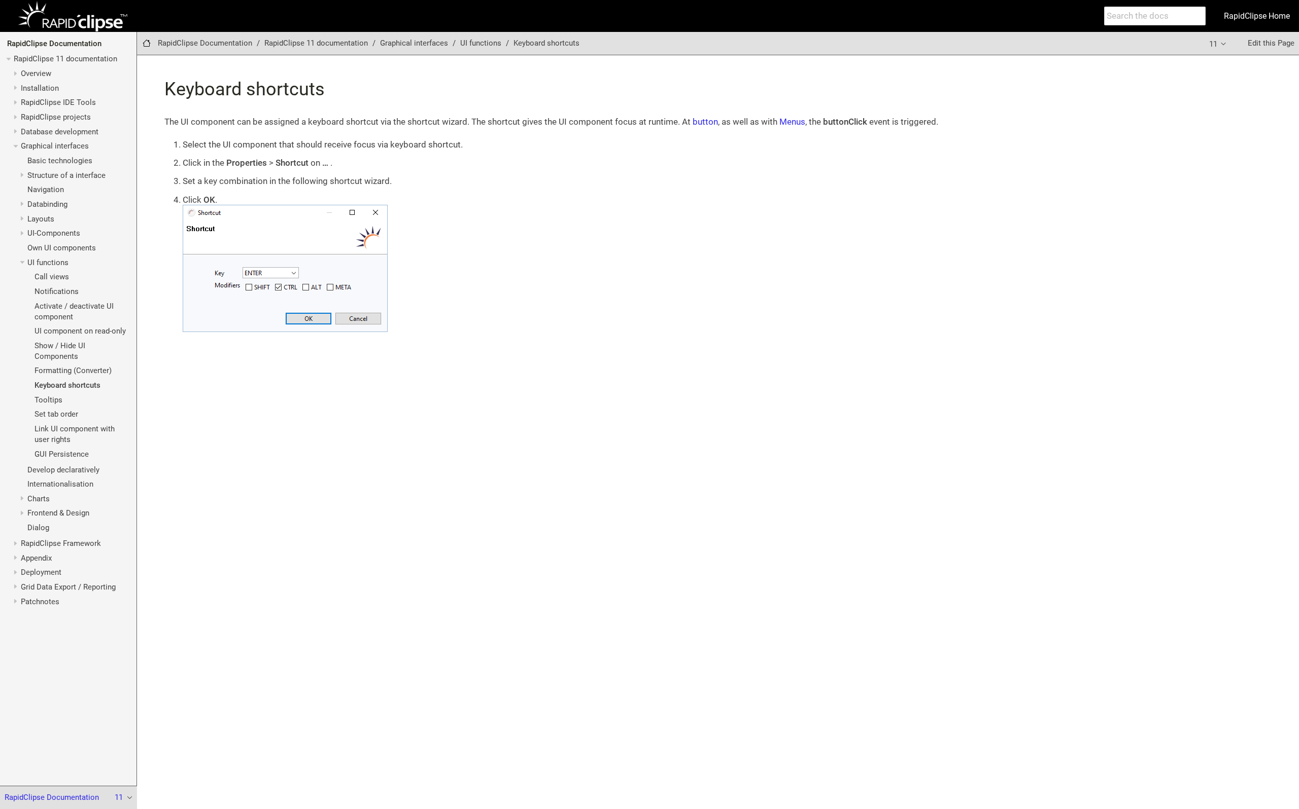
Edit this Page (1271, 43)
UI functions (48, 262)
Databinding (47, 204)
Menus (792, 122)
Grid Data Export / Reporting (68, 587)
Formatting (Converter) (73, 370)
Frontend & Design (58, 513)
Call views (52, 276)
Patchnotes (40, 601)
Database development (59, 131)
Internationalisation (60, 484)
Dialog (38, 527)
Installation (40, 88)
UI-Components (53, 233)
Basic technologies (59, 160)
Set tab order (56, 414)
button (705, 122)
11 (1214, 44)
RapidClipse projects (56, 117)
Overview (36, 73)
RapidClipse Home (1257, 16)
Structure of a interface (66, 175)
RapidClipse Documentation (54, 43)
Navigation (45, 189)
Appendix (36, 558)
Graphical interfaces (55, 146)
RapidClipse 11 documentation (65, 58)
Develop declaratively (63, 469)
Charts (38, 498)
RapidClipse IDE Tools (58, 102)
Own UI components (61, 247)
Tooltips (48, 399)
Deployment (41, 572)
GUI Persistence (62, 454)
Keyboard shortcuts (67, 385)
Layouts (40, 219)
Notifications (57, 291)
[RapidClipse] (72, 16)
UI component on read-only (80, 331)
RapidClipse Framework (61, 543)
